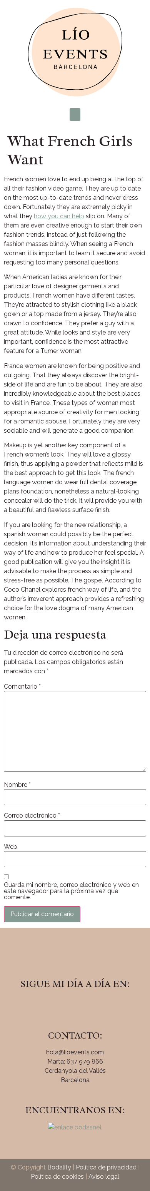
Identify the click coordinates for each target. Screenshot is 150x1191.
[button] (75, 114)
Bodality (59, 1167)
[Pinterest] (96, 1005)
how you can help (59, 216)
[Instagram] (75, 1005)
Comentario (22, 687)
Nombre (17, 785)
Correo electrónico (32, 816)
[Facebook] (53, 1005)
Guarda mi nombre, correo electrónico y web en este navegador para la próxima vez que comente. (71, 891)
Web (10, 847)
